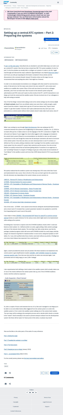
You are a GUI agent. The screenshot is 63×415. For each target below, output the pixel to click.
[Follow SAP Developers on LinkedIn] (36, 392)
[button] (52, 52)
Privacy (16, 397)
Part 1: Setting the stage (10, 336)
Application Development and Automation (35, 5)
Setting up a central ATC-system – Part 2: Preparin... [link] (16, 7)
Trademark (16, 406)
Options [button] (45, 42)
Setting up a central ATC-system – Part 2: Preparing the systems (29, 34)
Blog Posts (48, 5)
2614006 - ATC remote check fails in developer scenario (20, 202)
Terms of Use (47, 397)
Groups (14, 5)
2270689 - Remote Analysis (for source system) (18, 182)
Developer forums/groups (34, 11)
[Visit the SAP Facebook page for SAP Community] (27, 392)
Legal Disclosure (47, 402)
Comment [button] (55, 373)
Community (13, 2)
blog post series (53, 72)
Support (47, 406)
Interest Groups (21, 5)
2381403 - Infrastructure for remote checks (16, 193)
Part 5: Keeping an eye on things (13, 349)
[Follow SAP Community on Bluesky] (30, 392)
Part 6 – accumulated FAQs (12, 354)
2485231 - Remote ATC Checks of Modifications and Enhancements (23, 179)
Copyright (15, 402)
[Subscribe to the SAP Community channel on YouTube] (33, 392)
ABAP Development (9, 60)
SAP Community (7, 5)
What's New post (32, 18)
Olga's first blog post (31, 127)
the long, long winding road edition (34, 358)
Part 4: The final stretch (10, 345)
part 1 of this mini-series (12, 66)
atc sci (6, 366)
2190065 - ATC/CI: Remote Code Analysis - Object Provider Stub (22, 188)
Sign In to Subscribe (51, 39)
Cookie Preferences (15, 411)
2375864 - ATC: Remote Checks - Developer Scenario (19, 195)
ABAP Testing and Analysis (21, 60)
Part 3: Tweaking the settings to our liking (15, 340)
